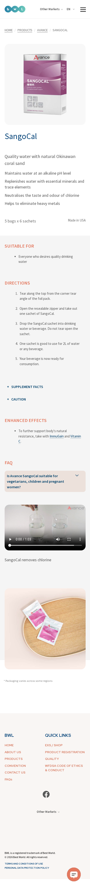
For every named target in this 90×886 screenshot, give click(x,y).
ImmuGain (57, 436)
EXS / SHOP (54, 745)
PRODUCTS (25, 30)
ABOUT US (13, 752)
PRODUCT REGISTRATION (65, 752)
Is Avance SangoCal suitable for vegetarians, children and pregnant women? (35, 481)
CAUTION (18, 399)
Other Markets (50, 9)
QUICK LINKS (58, 735)
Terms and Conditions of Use (24, 863)
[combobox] (71, 9)
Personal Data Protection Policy (27, 867)
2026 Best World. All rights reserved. (27, 857)
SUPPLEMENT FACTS (27, 386)
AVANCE (42, 30)
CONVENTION (15, 766)
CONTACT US (15, 772)
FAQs (8, 779)
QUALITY (52, 759)
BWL (9, 735)
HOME (9, 30)
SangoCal (21, 136)
